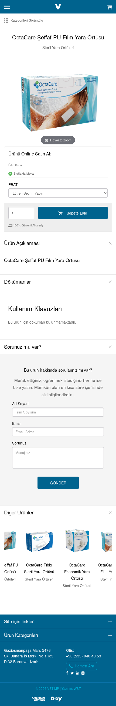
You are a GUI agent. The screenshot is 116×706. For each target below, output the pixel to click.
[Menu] (7, 6)
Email (16, 423)
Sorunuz (19, 443)
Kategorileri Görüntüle (27, 20)
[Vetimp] (58, 6)
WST (77, 688)
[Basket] (109, 6)
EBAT (13, 184)
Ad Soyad (20, 403)
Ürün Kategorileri (21, 635)
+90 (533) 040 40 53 (83, 656)
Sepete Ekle (77, 213)
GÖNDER (58, 483)
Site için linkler (19, 621)
